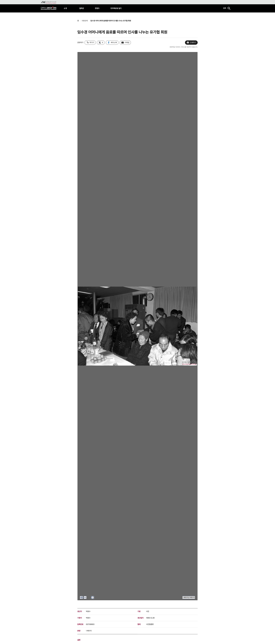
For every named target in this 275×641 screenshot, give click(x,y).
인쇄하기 (193, 42)
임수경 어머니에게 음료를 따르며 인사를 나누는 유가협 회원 (110, 21)
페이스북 (114, 42)
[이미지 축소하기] (85, 597)
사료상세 (85, 21)
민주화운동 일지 (116, 8)
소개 (65, 8)
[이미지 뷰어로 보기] (92, 597)
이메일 (127, 42)
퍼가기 (92, 42)
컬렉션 (81, 8)
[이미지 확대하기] (81, 597)
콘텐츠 (97, 8)
